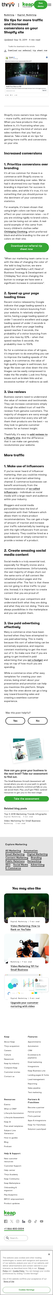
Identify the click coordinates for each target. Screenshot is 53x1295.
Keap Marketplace (12, 1183)
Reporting (32, 1084)
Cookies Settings (26, 1290)
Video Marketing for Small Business (22, 821)
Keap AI (7, 1122)
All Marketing (13, 850)
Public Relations (15, 861)
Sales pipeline (34, 1088)
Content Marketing (16, 857)
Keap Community (11, 1179)
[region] (26, 1272)
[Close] (49, 1254)
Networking (34, 861)
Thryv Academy (11, 1174)
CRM (30, 1050)
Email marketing (35, 1062)
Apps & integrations (37, 1120)
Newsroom (9, 1059)
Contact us (9, 1076)
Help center (9, 1170)
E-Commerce (13, 868)
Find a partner (34, 1116)
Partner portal (34, 1112)
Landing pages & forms (38, 1075)
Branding (36, 857)
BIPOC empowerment (14, 1199)
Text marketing (35, 1092)
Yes (15, 720)
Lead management (36, 1079)
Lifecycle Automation (14, 1113)
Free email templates (13, 1126)
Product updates (12, 1203)
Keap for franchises (37, 1125)
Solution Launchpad (37, 1129)
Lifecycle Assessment (14, 1117)
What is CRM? (10, 1109)
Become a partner (36, 1107)
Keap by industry (11, 1063)
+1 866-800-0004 (14, 1228)
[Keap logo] (18, 4)
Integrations (33, 1066)
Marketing (9, 15)
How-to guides (11, 1138)
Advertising (37, 864)
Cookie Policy (18, 1271)
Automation (31, 850)
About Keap (9, 1042)
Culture (7, 1055)
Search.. (14, 1238)
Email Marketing (14, 854)
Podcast (8, 1146)
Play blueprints (10, 1195)
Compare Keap (10, 1068)
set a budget (35, 660)
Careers (7, 1050)
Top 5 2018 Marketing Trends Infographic (25, 814)
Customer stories (12, 1072)
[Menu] (49, 5)
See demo (41, 5)
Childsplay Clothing (15, 231)
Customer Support (12, 1166)
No (38, 720)
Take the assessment (26, 798)
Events (7, 1104)
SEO (7, 864)
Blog (6, 1142)
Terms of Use (8, 1282)
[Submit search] (7, 1238)
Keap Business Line (36, 1071)
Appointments (34, 1042)
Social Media (20, 864)
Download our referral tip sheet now (27, 50)
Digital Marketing (26, 15)
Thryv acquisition (11, 1046)
